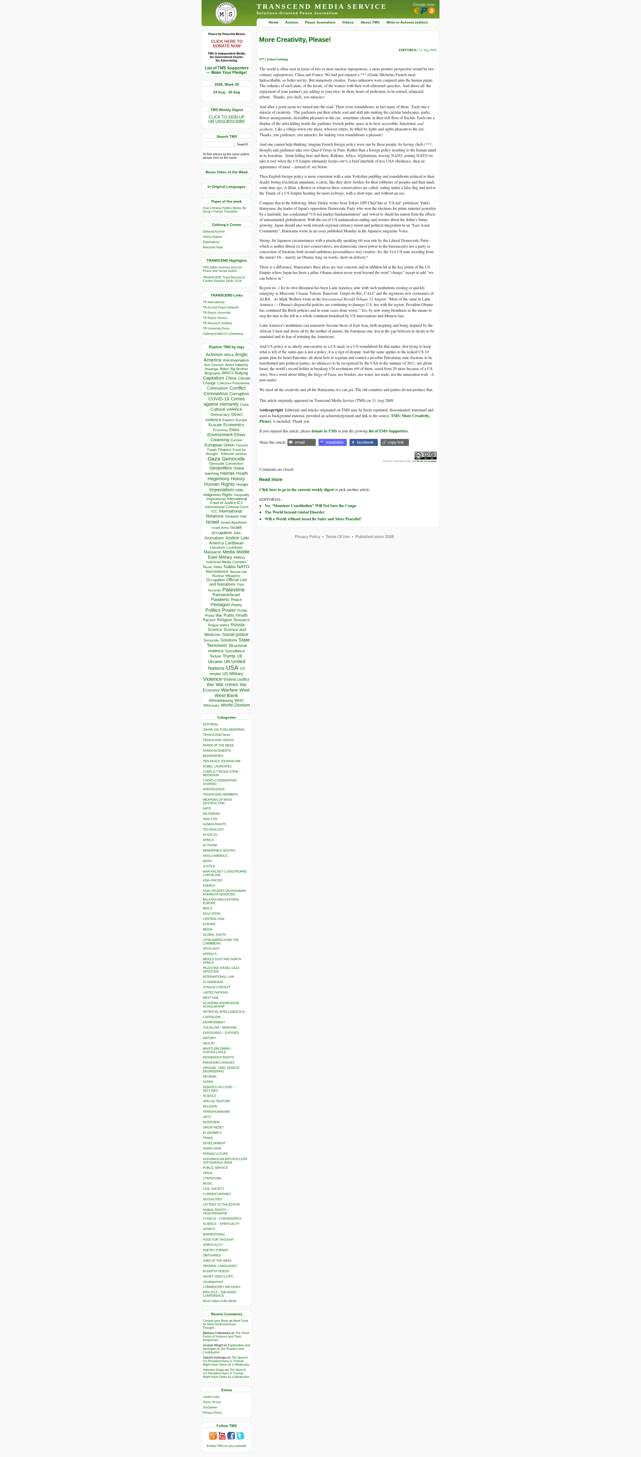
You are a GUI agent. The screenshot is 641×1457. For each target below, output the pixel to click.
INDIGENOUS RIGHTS (218, 1057)
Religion (224, 620)
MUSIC (208, 1183)
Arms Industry (236, 365)
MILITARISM (211, 814)
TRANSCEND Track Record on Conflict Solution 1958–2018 (224, 279)
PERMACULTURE (215, 1154)
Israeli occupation (227, 530)
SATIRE (208, 1082)
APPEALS (210, 954)
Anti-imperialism (236, 360)
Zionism (242, 705)
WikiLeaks (211, 705)
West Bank (226, 695)
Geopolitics (221, 467)
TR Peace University (217, 312)
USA (232, 667)
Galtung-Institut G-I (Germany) (223, 334)
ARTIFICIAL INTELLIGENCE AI (224, 1012)
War (210, 684)
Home (273, 22)
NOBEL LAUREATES (217, 766)
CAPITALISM (211, 1017)
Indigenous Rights (218, 495)
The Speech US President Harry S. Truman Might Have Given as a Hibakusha (226, 1361)
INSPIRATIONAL (214, 1234)
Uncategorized (213, 1281)
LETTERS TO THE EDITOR (221, 1204)
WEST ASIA (211, 998)
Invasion (232, 516)
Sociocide (211, 640)
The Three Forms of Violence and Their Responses (226, 1336)
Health (242, 473)
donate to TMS (324, 431)
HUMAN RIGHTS (214, 824)
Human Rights (219, 484)
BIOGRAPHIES (213, 756)
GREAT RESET (213, 1127)
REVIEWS (210, 1076)
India (239, 490)
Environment (220, 434)
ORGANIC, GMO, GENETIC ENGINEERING (221, 1069)
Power (229, 610)
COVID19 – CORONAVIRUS (222, 1218)
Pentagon (220, 604)
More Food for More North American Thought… (225, 1324)
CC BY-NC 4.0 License (424, 461)
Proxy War (213, 615)
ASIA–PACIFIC (213, 880)
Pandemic (220, 599)
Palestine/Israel (226, 595)
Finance (224, 450)
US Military (232, 673)
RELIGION (210, 1106)
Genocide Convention (226, 463)
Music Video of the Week (219, 1301)
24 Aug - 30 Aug (226, 92)
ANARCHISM (212, 1148)
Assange (211, 369)
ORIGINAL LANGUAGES (220, 1266)
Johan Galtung (277, 59)
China (231, 378)
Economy (220, 430)
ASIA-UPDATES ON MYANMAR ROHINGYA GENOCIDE (224, 892)
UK (240, 656)
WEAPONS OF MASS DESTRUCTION (217, 801)
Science (215, 629)
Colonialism (217, 388)
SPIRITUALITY (213, 1245)
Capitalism (213, 378)
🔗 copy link (393, 442)
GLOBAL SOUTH (214, 934)
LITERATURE (212, 1178)
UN (227, 661)
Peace (236, 599)
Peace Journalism (320, 22)
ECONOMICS (212, 1133)
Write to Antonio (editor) (407, 22)
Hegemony (218, 478)
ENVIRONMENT (214, 1022)
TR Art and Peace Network (221, 307)
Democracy (220, 414)
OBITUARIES (212, 1255)
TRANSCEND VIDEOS (218, 740)
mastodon (335, 442)
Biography (213, 373)
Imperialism (221, 489)
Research (242, 620)
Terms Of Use (212, 1402)
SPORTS (209, 1229)
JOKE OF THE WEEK (217, 1260)
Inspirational (216, 499)
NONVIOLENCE (214, 789)
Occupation (215, 580)
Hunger (242, 484)
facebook (365, 442)
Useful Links (211, 1397)
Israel (212, 522)
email (300, 442)
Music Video (212, 567)
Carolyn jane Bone (215, 1321)
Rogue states (218, 625)
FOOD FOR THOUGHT (218, 1239)
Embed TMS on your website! (227, 1446)
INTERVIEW (211, 1122)
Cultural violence (226, 409)
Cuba (244, 404)
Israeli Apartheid (233, 522)
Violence (212, 679)
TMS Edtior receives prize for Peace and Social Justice (222, 269)
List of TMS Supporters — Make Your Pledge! (227, 70)
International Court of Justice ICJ (228, 501)
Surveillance (235, 651)
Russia (237, 624)
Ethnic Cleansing (228, 437)
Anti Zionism (214, 365)
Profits (242, 610)
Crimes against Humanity (224, 401)
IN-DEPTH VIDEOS (216, 1271)
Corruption (239, 393)
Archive (291, 22)
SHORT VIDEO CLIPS (218, 1276)
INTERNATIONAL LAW (218, 977)
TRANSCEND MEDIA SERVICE (322, 6)
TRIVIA (207, 1173)
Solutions (228, 640)
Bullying (241, 373)
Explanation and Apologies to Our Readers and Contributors (226, 1349)
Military (225, 557)
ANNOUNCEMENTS (217, 750)
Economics (233, 424)
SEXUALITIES (212, 1199)
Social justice (235, 634)
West (244, 690)
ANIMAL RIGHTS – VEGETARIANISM (216, 1211)
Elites (234, 429)
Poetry (236, 605)
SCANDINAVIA (213, 982)
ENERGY (209, 885)
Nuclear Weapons (226, 576)
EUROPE (209, 924)
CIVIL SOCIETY (213, 1189)
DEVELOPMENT (214, 1143)
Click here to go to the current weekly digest (296, 489)
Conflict (238, 388)
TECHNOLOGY (213, 829)
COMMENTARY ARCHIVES (221, 1287)
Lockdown (235, 547)
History (238, 478)
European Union (219, 444)
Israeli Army (220, 528)
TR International (214, 302)
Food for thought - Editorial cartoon (226, 452)
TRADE (208, 1138)
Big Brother (239, 369)
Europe (236, 440)
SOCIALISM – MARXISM (219, 1027)
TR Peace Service (215, 318)
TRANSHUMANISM (216, 1111)
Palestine (233, 589)
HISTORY (209, 1038)
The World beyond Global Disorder (295, 512)
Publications (211, 242)
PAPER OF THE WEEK (218, 745)
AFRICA (208, 840)
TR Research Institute (217, 323)
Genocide (233, 458)
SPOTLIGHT (211, 948)
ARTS (207, 1117)
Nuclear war (238, 572)
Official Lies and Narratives (228, 582)
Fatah (212, 450)
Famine (242, 445)
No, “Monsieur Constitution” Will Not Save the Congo (310, 505)
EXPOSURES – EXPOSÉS (221, 1033)
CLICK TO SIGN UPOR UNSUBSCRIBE (226, 119)
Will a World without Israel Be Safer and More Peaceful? (313, 519)
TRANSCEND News (216, 735)
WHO (239, 700)
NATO (243, 566)
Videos (348, 22)
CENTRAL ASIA (213, 919)
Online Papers (212, 237)
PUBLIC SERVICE (215, 1168)
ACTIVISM (210, 845)
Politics (213, 610)
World (227, 705)
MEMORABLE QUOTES (219, 850)
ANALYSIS (210, 819)
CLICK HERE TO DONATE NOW (226, 43)
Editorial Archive (214, 231)
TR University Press (216, 328)
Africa (229, 355)
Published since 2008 (374, 537)
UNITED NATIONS (215, 992)
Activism (214, 354)
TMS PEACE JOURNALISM (221, 761)
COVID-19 (218, 398)
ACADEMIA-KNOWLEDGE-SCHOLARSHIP (221, 1004)
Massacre (212, 552)
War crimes (227, 684)
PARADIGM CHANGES (218, 1062)
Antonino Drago (213, 1370)
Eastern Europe (234, 420)
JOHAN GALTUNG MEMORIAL (224, 729)
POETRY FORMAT (215, 1250)
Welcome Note (213, 247)
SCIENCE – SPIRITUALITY (221, 1224)
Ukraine (215, 661)
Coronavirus (216, 393)
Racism (209, 620)
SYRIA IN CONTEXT (216, 987)
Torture (215, 656)
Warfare (229, 690)
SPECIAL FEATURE (216, 1101)
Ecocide (215, 425)
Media (229, 551)
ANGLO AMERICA (215, 856)
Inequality (241, 495)
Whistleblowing (221, 700)
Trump (229, 656)
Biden (224, 369)
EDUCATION (211, 913)
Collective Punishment (233, 383)
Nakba (230, 567)
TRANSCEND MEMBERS (220, 794)
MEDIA (207, 929)
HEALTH (209, 1043)
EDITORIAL (211, 724)
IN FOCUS (210, 835)
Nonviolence (217, 571)
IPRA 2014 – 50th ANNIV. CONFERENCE (220, 1294)
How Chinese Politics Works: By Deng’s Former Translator (224, 209)
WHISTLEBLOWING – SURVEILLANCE (218, 1050)
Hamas (227, 473)
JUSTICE (209, 866)
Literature (217, 547)
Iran (243, 516)
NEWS (207, 861)
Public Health (236, 615)
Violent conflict (236, 679)
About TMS (370, 22)
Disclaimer (210, 1407)
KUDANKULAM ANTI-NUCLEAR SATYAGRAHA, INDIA (225, 1160)
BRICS (228, 373)
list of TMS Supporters (388, 431)
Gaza (214, 458)
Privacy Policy (212, 1412)
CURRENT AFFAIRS (217, 1194)
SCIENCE (209, 1096)
